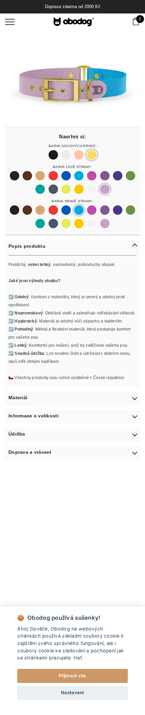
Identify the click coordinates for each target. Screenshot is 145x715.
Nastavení (72, 692)
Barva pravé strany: (72, 200)
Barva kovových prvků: (72, 145)
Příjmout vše (72, 675)
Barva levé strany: (72, 166)
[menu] (9, 21)
